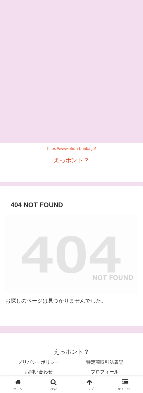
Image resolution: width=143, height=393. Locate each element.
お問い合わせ (39, 371)
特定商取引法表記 (104, 362)
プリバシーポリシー (39, 362)
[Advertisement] (71, 71)
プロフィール (105, 371)
